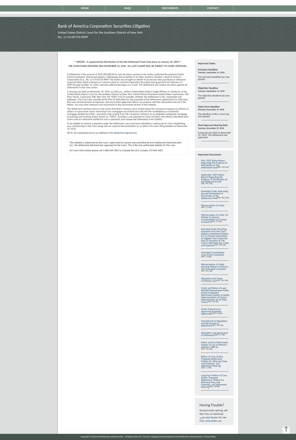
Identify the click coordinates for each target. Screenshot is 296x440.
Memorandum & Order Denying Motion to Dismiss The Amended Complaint (214, 266)
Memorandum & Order (212, 205)
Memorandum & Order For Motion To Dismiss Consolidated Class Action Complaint (214, 218)
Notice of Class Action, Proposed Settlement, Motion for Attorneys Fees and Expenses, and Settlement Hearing (214, 361)
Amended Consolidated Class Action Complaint (212, 253)
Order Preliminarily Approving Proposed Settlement (211, 311)
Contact (213, 8)
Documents (170, 8)
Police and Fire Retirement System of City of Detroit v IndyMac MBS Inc (214, 345)
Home (85, 8)
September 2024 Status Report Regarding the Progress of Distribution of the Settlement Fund (214, 178)
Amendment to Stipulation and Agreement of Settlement (214, 323)
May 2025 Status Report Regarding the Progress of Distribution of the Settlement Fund (214, 164)
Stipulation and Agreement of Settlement (214, 334)
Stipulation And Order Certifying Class (212, 280)
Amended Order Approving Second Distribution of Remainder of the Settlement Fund (214, 195)
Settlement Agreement (125, 133)
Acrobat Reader (210, 417)
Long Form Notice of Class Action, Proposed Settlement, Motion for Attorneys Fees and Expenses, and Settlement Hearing (214, 381)
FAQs (127, 8)
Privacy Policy (210, 437)
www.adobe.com (213, 421)
